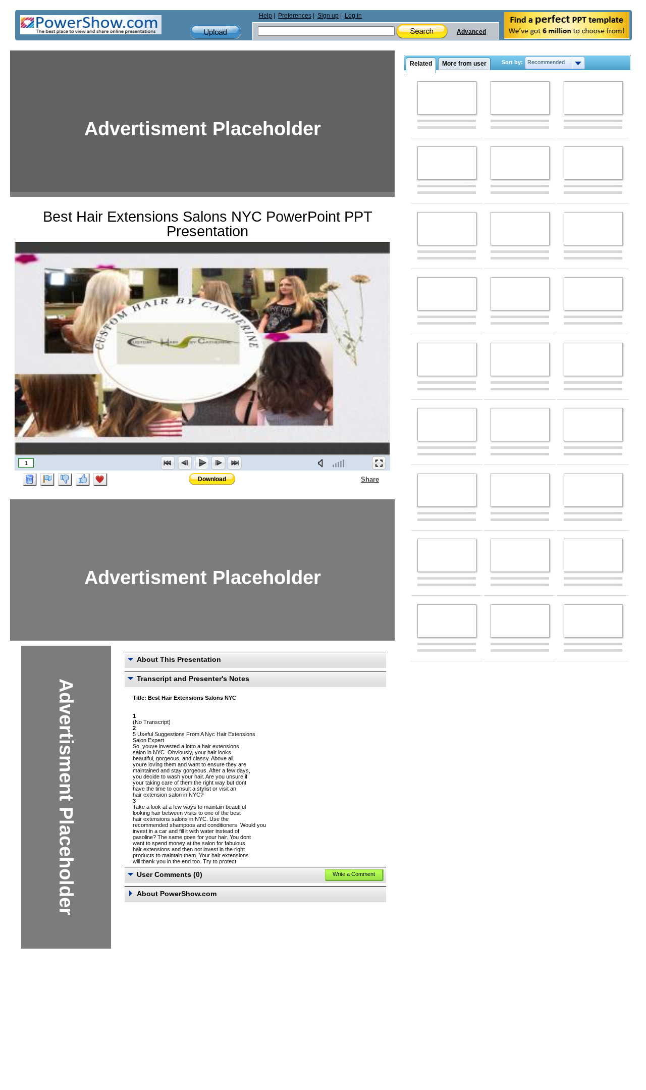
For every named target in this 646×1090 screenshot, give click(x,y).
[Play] (201, 463)
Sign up (328, 15)
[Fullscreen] (379, 463)
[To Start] (168, 463)
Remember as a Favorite (100, 479)
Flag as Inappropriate (47, 479)
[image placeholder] (446, 98)
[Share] (355, 479)
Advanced (471, 31)
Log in (353, 15)
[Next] (218, 463)
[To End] (234, 463)
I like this (83, 479)
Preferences (294, 15)
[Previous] (184, 463)
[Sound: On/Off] (322, 463)
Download (212, 479)
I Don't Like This (65, 479)
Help (265, 15)
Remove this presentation (30, 479)
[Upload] (215, 32)
